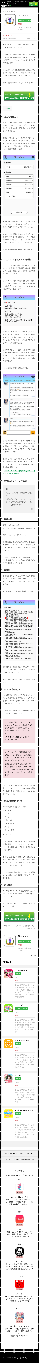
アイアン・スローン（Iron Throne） (18, 1159)
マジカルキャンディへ (19, 1124)
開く (9, 108)
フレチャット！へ (19, 984)
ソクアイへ (19, 1019)
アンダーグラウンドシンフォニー (20, 1153)
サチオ (34, 955)
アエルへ (19, 1089)
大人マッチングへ (19, 1054)
